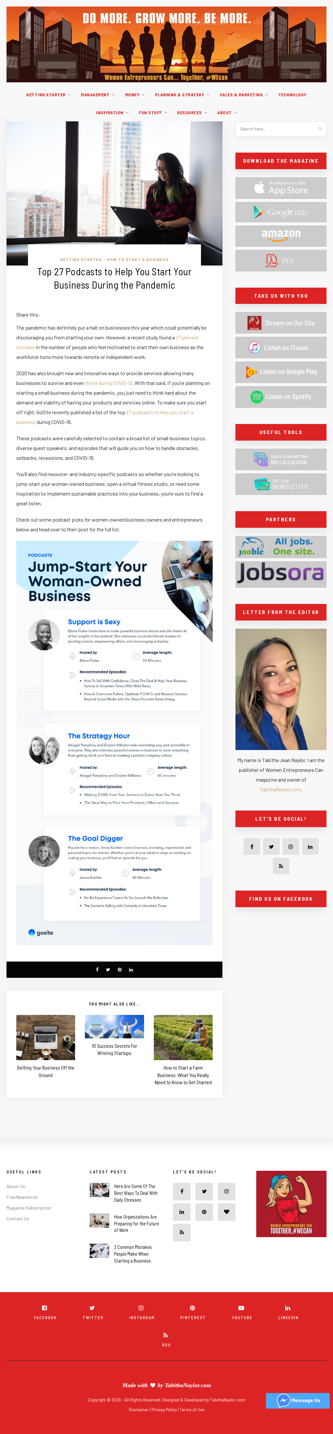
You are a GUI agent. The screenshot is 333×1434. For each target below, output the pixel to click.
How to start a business (138, 259)
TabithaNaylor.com (280, 789)
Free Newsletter (22, 1197)
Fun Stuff (150, 112)
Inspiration (110, 112)
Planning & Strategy (180, 94)
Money (132, 94)
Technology (292, 94)
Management (95, 94)
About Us (16, 1186)
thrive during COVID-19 (108, 383)
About (224, 112)
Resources (189, 112)
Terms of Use (192, 1409)
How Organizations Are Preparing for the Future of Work (136, 1223)
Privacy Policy (165, 1409)
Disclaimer (139, 1409)
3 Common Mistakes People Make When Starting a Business (133, 1253)
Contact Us (18, 1218)
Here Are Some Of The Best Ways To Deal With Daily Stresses (136, 1193)
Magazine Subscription (29, 1207)
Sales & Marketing (241, 94)
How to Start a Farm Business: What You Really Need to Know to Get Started (183, 1074)
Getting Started (46, 94)
